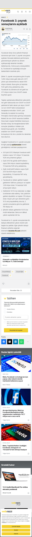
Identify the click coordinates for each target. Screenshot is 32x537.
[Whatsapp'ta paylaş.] (22, 341)
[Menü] (30, 12)
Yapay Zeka (5, 374)
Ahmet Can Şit (7, 493)
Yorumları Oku (15, 290)
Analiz (3, 17)
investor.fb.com (14, 231)
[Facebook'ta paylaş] (4, 341)
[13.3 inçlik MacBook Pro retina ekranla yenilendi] (16, 476)
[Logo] (5, 11)
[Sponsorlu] (16, 245)
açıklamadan (16, 145)
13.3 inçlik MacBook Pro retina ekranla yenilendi (15, 488)
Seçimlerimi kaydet (16, 330)
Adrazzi (5, 265)
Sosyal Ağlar (19, 271)
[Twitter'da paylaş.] (10, 341)
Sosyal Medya (6, 271)
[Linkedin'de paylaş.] (16, 341)
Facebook (5, 275)
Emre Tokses (6, 384)
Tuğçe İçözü (6, 420)
